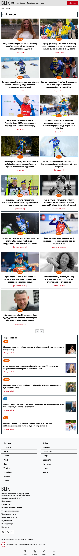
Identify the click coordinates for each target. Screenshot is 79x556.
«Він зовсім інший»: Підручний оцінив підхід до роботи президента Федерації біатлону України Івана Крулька (20, 317)
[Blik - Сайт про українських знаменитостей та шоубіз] (5, 490)
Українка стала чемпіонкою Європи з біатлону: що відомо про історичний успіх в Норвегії (59, 164)
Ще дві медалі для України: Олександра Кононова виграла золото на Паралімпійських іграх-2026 (59, 84)
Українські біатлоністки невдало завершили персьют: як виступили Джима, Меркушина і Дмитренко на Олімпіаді (59, 124)
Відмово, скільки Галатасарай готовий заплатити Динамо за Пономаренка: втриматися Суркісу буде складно (27, 424)
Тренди (6, 481)
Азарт (45, 472)
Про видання (6, 501)
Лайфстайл (47, 451)
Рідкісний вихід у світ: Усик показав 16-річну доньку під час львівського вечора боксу (33, 348)
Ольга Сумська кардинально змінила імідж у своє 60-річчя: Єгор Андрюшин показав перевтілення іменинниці (30, 367)
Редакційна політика (9, 517)
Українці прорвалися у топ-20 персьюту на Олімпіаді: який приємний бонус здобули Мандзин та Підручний (20, 164)
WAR (5, 460)
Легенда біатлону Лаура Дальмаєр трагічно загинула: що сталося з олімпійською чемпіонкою (59, 279)
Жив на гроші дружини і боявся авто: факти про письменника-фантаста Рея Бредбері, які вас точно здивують (33, 405)
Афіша (45, 443)
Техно (6, 456)
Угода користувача (8, 514)
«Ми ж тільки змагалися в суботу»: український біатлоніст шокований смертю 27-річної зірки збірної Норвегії (59, 202)
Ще (54, 554)
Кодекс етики (6, 521)
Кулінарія (47, 464)
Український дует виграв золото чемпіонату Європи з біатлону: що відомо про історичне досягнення (20, 202)
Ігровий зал (5, 504)
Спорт (20, 39)
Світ (5, 398)
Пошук (44, 554)
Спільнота (72, 3)
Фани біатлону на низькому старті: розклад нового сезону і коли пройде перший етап (59, 241)
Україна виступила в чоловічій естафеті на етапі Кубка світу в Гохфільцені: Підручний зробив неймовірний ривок (20, 241)
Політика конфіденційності (11, 508)
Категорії (34, 554)
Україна (6, 468)
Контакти (5, 527)
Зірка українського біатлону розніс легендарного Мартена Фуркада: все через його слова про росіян (20, 279)
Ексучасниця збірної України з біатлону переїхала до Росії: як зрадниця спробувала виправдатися (20, 46)
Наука (45, 468)
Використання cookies (10, 511)
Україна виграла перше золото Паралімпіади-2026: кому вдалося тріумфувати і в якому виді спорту (20, 123)
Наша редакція (7, 524)
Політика (7, 443)
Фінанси (7, 447)
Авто (5, 451)
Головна (25, 554)
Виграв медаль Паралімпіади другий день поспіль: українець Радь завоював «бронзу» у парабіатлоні (20, 84)
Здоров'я (47, 460)
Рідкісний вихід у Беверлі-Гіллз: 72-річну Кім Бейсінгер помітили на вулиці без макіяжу (31, 386)
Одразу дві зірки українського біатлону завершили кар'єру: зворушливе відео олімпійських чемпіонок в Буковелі (59, 46)
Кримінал (7, 472)
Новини (6, 476)
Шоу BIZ (6, 360)
